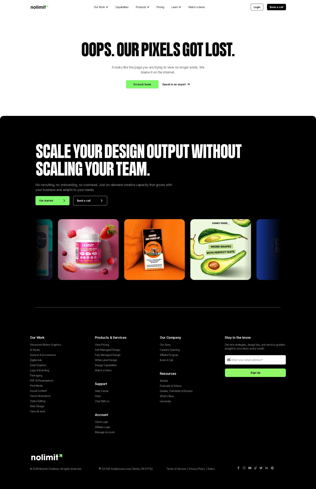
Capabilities (122, 7)
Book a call (276, 7)
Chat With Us (102, 401)
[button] (101, 7)
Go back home (142, 84)
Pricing (160, 7)
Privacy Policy (197, 468)
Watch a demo (196, 7)
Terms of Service (176, 468)
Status (211, 468)
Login (257, 7)
